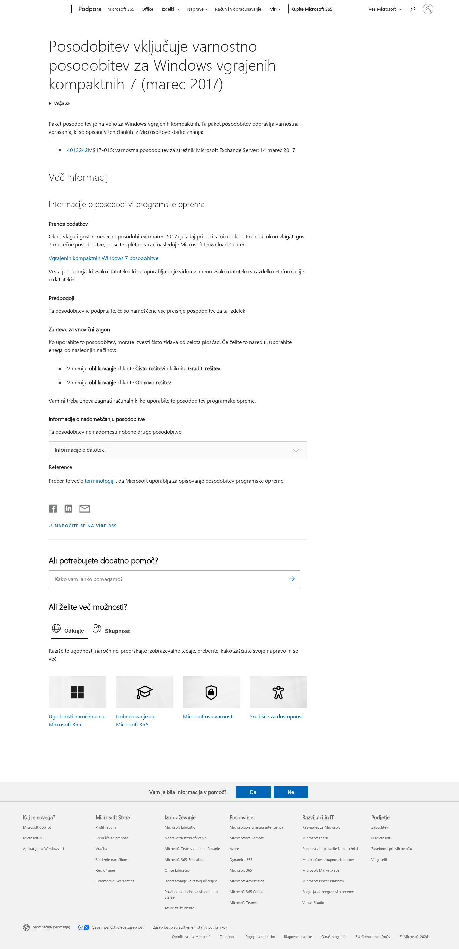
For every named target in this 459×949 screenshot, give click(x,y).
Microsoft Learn (315, 837)
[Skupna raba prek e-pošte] (81, 507)
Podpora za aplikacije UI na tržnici (330, 848)
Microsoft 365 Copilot (247, 891)
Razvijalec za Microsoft (321, 827)
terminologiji (100, 480)
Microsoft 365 (120, 9)
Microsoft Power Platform (323, 880)
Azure (234, 848)
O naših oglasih (333, 936)
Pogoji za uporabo (260, 936)
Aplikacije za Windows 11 (43, 848)
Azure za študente (179, 907)
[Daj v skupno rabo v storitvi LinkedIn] (65, 507)
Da (253, 792)
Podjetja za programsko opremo (328, 891)
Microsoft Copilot (37, 827)
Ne (291, 792)
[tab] (69, 630)
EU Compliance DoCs (373, 936)
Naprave (195, 9)
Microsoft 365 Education (184, 859)
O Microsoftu (381, 837)
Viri (273, 9)
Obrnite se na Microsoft (191, 936)
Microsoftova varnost (207, 716)
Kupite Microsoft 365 (311, 9)
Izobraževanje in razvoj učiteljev (191, 880)
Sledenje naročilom (111, 859)
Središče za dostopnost (276, 716)
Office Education (178, 870)
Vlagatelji (379, 859)
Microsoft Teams (243, 902)
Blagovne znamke (298, 936)
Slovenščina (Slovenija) (51, 926)
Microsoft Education (181, 827)
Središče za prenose (112, 837)
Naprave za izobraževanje (186, 837)
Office (147, 9)
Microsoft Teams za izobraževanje (192, 848)
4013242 (77, 149)
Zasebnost (228, 936)
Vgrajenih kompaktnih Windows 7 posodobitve (103, 257)
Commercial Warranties (115, 880)
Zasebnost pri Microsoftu (391, 848)
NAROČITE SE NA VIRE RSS (85, 525)
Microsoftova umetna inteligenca (256, 827)
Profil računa (106, 827)
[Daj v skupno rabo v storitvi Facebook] (53, 507)
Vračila (101, 848)
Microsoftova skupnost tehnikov (328, 859)
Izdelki (168, 9)
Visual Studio (313, 902)
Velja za (61, 103)
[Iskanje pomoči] (412, 8)
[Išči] (291, 578)
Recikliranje (105, 870)
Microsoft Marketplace (320, 870)
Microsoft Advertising (247, 880)
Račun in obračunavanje (238, 9)
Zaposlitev (379, 827)
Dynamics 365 (241, 859)
